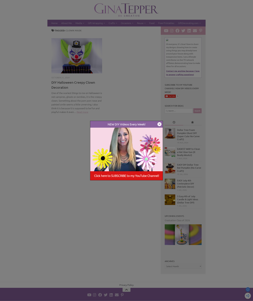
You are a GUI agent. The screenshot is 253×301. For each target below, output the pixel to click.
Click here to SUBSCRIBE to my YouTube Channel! (126, 176)
